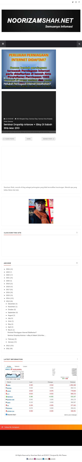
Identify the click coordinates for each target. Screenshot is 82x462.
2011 (8, 348)
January (11, 342)
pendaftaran (19, 78)
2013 (18, 119)
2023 (8, 272)
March (10, 330)
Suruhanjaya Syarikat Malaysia (13, 81)
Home (29, 139)
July (9, 318)
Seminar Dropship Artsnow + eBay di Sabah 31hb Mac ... (27, 335)
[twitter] (73, 2)
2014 (8, 298)
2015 (8, 295)
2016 (8, 292)
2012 (8, 345)
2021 (8, 278)
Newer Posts (48, 139)
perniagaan (27, 78)
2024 (8, 269)
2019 (8, 284)
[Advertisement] (41, 163)
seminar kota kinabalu (45, 119)
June (10, 321)
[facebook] (79, 2)
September (12, 312)
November (11, 306)
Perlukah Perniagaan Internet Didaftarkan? (27, 84)
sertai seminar (8, 121)
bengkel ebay (24, 119)
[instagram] (76, 2)
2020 (8, 281)
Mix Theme (62, 455)
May (9, 324)
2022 (8, 275)
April (9, 327)
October (11, 309)
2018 (8, 286)
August (10, 315)
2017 (8, 289)
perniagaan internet (37, 78)
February (11, 339)
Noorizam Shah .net (37, 455)
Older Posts (9, 139)
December (11, 304)
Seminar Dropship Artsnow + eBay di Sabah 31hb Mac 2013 (28, 126)
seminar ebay (33, 119)
